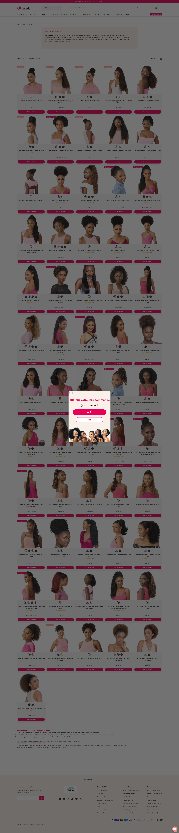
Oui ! (89, 412)
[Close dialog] (71, 393)
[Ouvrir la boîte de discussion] (175, 829)
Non (89, 420)
